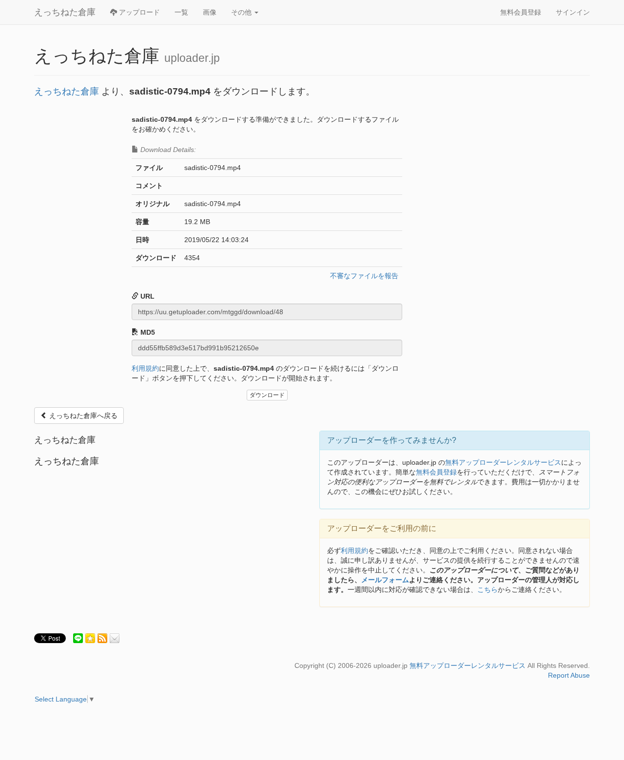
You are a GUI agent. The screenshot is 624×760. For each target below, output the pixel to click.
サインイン (573, 12)
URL (146, 296)
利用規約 (145, 368)
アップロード (138, 12)
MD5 (146, 332)
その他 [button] (242, 12)
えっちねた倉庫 (65, 12)
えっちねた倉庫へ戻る (82, 415)
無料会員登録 (520, 12)
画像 (209, 12)
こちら (487, 589)
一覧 (181, 12)
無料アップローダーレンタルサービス (503, 462)
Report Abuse (569, 675)
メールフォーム (385, 580)
